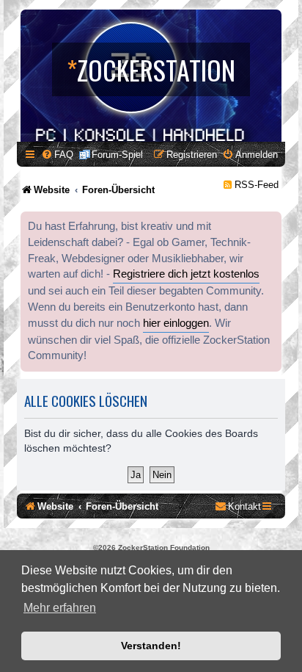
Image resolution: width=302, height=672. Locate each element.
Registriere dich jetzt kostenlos (186, 274)
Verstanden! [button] (151, 645)
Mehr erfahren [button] (59, 607)
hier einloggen (176, 323)
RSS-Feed (257, 184)
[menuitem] (57, 154)
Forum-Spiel (117, 154)
